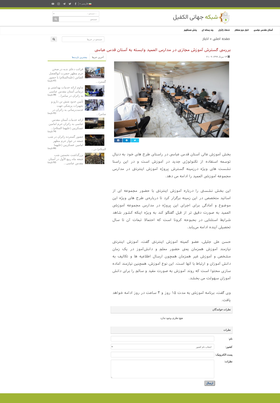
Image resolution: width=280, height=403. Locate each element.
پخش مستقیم (190, 30)
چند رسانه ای (207, 30)
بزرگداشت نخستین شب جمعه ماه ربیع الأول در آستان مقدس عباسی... (65, 159)
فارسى (85, 3)
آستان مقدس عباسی (263, 30)
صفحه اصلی (221, 39)
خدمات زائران (224, 30)
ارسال (209, 383)
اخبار (206, 39)
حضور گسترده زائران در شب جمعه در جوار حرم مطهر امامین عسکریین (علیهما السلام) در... (77, 142)
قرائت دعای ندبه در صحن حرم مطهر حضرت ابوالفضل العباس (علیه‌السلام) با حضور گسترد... (77, 75)
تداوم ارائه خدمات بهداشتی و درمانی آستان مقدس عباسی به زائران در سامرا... (65, 91)
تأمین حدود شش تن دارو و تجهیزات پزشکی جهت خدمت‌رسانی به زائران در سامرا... (78, 107)
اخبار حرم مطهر (242, 30)
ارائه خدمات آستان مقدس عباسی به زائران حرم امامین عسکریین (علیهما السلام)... (66, 123)
